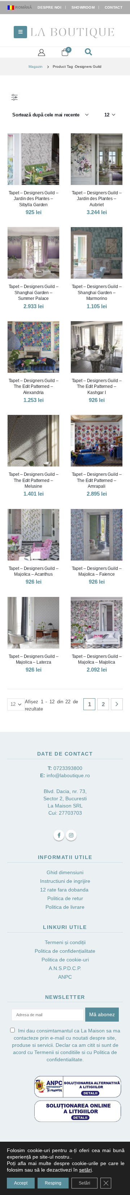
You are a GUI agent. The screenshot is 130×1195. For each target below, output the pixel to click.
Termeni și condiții (65, 942)
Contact (113, 7)
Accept (20, 1183)
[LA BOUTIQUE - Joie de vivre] (73, 32)
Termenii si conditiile (57, 1052)
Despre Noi (49, 7)
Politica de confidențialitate (65, 951)
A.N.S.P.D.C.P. (65, 968)
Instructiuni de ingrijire (65, 881)
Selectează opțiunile (47, 145)
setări (85, 1170)
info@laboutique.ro (68, 775)
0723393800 (67, 768)
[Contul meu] (41, 52)
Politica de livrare (65, 907)
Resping (53, 1183)
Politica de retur (65, 898)
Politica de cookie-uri (65, 959)
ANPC (65, 977)
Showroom (83, 7)
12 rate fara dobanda (65, 890)
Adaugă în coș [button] (110, 426)
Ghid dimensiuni (65, 872)
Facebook (58, 835)
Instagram (71, 835)
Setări (84, 1183)
